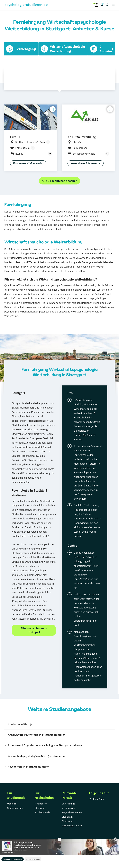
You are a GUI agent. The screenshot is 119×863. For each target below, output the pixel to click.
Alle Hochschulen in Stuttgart (33, 630)
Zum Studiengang (33, 859)
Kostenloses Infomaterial (12, 859)
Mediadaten (41, 803)
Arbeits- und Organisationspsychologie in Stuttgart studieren (45, 745)
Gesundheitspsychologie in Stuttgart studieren (36, 756)
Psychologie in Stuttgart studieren (28, 766)
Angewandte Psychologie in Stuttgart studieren (36, 734)
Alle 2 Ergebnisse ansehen (59, 181)
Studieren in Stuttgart (21, 724)
